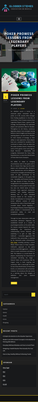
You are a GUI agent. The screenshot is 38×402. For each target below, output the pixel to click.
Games (5, 312)
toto (4, 380)
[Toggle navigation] (19, 19)
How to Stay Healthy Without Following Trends (17, 354)
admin (14, 108)
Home (4, 50)
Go (33, 294)
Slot (4, 372)
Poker (14, 283)
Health (5, 316)
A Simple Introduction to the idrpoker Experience (17, 336)
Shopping (5, 322)
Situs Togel (6, 368)
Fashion (5, 309)
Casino (22, 108)
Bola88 (5, 384)
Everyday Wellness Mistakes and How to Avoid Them (18, 345)
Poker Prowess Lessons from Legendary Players (22, 50)
